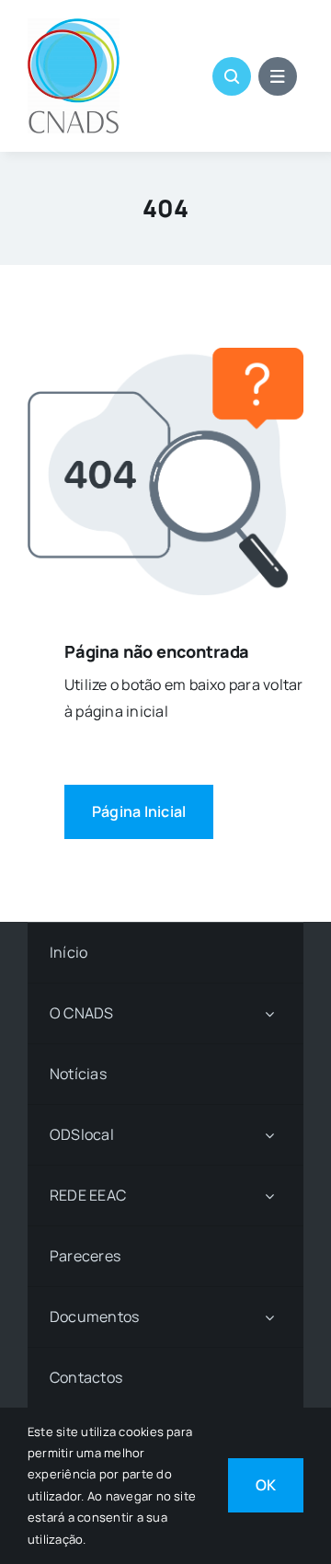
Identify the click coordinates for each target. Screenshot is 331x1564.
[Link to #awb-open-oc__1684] (277, 76)
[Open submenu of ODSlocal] (269, 1135)
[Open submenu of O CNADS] (269, 1013)
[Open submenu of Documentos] (269, 1317)
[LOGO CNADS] (74, 26)
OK (266, 1485)
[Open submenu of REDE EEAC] (269, 1195)
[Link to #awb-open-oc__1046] (231, 76)
